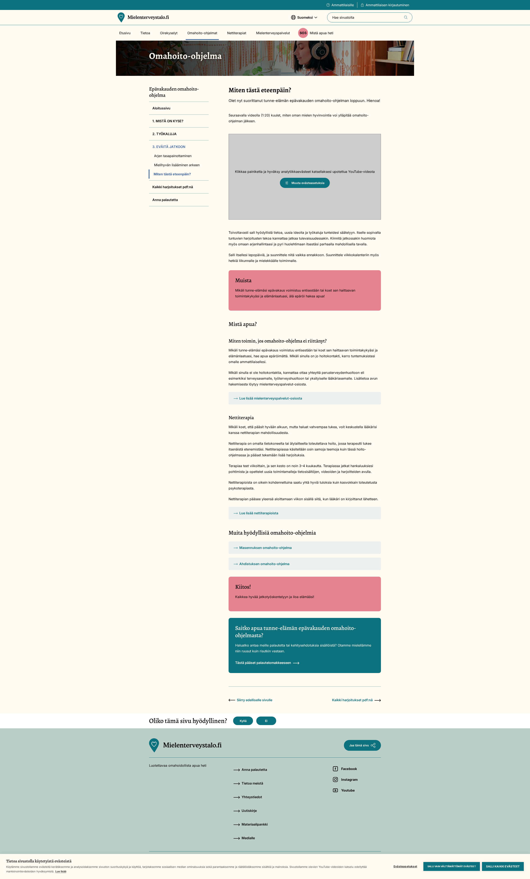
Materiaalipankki (255, 824)
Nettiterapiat (236, 33)
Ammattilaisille (342, 5)
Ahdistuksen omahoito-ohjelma (264, 564)
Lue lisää (60, 871)
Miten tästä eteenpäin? (172, 174)
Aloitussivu (161, 108)
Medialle (248, 838)
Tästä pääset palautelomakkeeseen (263, 663)
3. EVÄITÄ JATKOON (168, 147)
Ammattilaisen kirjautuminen (387, 5)
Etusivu (124, 33)
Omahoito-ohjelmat (202, 33)
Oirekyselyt (168, 33)
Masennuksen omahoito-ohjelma (265, 548)
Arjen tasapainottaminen (173, 156)
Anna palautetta (165, 200)
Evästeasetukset (405, 866)
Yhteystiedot (252, 797)
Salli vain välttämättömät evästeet (452, 866)
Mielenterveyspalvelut (273, 33)
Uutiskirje (249, 811)
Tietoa (145, 33)
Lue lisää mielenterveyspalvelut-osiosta (270, 398)
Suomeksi (302, 19)
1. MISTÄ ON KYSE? (167, 121)
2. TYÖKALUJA (164, 134)
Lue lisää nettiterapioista (258, 513)
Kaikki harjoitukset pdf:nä (172, 187)
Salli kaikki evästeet (503, 866)
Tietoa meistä (252, 783)
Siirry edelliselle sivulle (254, 700)
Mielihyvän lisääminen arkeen (177, 165)
